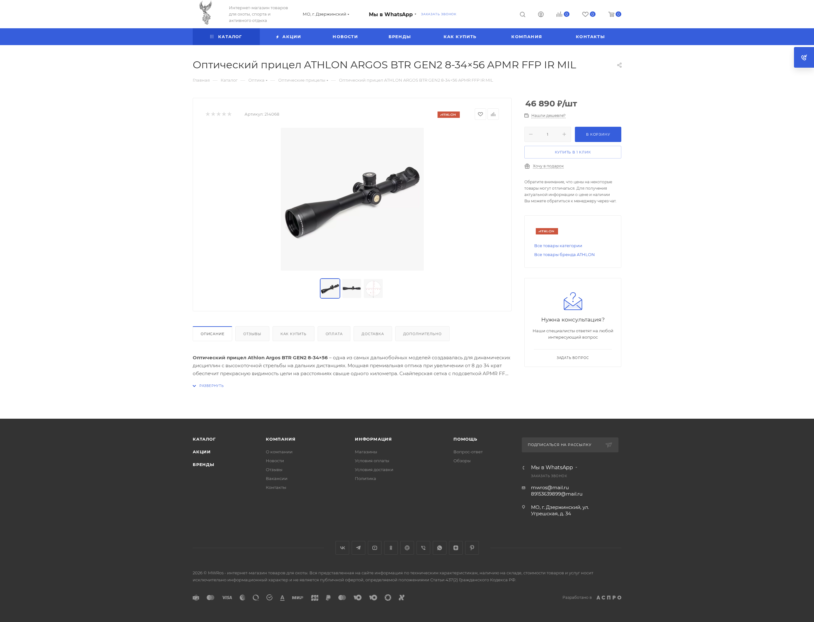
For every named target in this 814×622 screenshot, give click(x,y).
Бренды (203, 464)
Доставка (373, 334)
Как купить (293, 334)
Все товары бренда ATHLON (564, 254)
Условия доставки (374, 469)
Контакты (276, 487)
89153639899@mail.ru (557, 494)
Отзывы (252, 334)
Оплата (334, 334)
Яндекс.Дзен (456, 548)
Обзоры (462, 460)
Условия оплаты (372, 460)
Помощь (465, 439)
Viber (423, 548)
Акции (202, 451)
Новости (275, 460)
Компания (280, 439)
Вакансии (276, 478)
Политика (365, 478)
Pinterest (472, 548)
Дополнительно (422, 334)
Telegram (358, 548)
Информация (373, 439)
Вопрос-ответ (468, 451)
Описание (212, 334)
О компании (279, 451)
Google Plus (407, 548)
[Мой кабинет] (541, 15)
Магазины (366, 451)
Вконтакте (342, 548)
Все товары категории (558, 245)
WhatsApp (439, 548)
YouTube (375, 548)
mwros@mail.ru (550, 487)
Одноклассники (391, 548)
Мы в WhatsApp (391, 14)
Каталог (204, 439)
